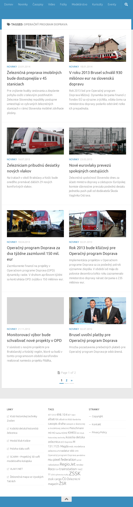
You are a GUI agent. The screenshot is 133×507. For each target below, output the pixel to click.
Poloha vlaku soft (20, 448)
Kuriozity (97, 4)
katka (58, 433)
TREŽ (79, 469)
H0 (49, 432)
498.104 (61, 414)
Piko (50, 459)
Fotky (63, 4)
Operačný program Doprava (62, 455)
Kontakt (96, 424)
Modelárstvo (79, 4)
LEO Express (66, 442)
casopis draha (56, 423)
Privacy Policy (99, 432)
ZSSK (75, 473)
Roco (51, 469)
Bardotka (77, 419)
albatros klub (65, 419)
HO (53, 432)
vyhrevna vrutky (62, 475)
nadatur (64, 450)
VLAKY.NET (16, 468)
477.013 (52, 415)
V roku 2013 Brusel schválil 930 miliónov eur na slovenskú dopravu (95, 78)
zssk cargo (55, 479)
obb (72, 450)
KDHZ (64, 432)
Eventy (112, 4)
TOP (57, 469)
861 (74, 415)
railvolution (53, 465)
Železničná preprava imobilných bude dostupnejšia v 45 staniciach (34, 78)
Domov (8, 4)
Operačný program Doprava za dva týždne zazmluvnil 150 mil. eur (33, 253)
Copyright (97, 416)
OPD (77, 451)
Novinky (23, 4)
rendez (79, 465)
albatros (53, 419)
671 (70, 415)
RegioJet (68, 464)
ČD (64, 479)
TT (49, 474)
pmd (79, 460)
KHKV (72, 432)
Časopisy (38, 4)
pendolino (81, 455)
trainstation (68, 469)
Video (51, 4)
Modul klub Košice (20, 440)
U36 (53, 474)
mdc (71, 446)
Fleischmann (77, 428)
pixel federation (64, 459)
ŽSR (62, 483)
